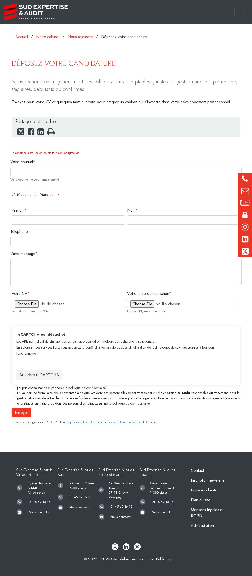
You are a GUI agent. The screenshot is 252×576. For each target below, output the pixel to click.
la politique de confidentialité (85, 422)
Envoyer (21, 412)
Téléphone (19, 231)
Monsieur (47, 194)
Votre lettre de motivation (148, 293)
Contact (197, 470)
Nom (131, 210)
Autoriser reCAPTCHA (39, 375)
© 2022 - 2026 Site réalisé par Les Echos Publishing (128, 559)
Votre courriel (21, 162)
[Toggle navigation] (241, 12)
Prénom (18, 210)
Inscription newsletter (208, 480)
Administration (202, 525)
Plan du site (200, 500)
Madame (24, 194)
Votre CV (19, 293)
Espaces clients (204, 490)
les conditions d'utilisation (125, 422)
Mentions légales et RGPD (207, 513)
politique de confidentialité (87, 387)
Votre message (22, 253)
